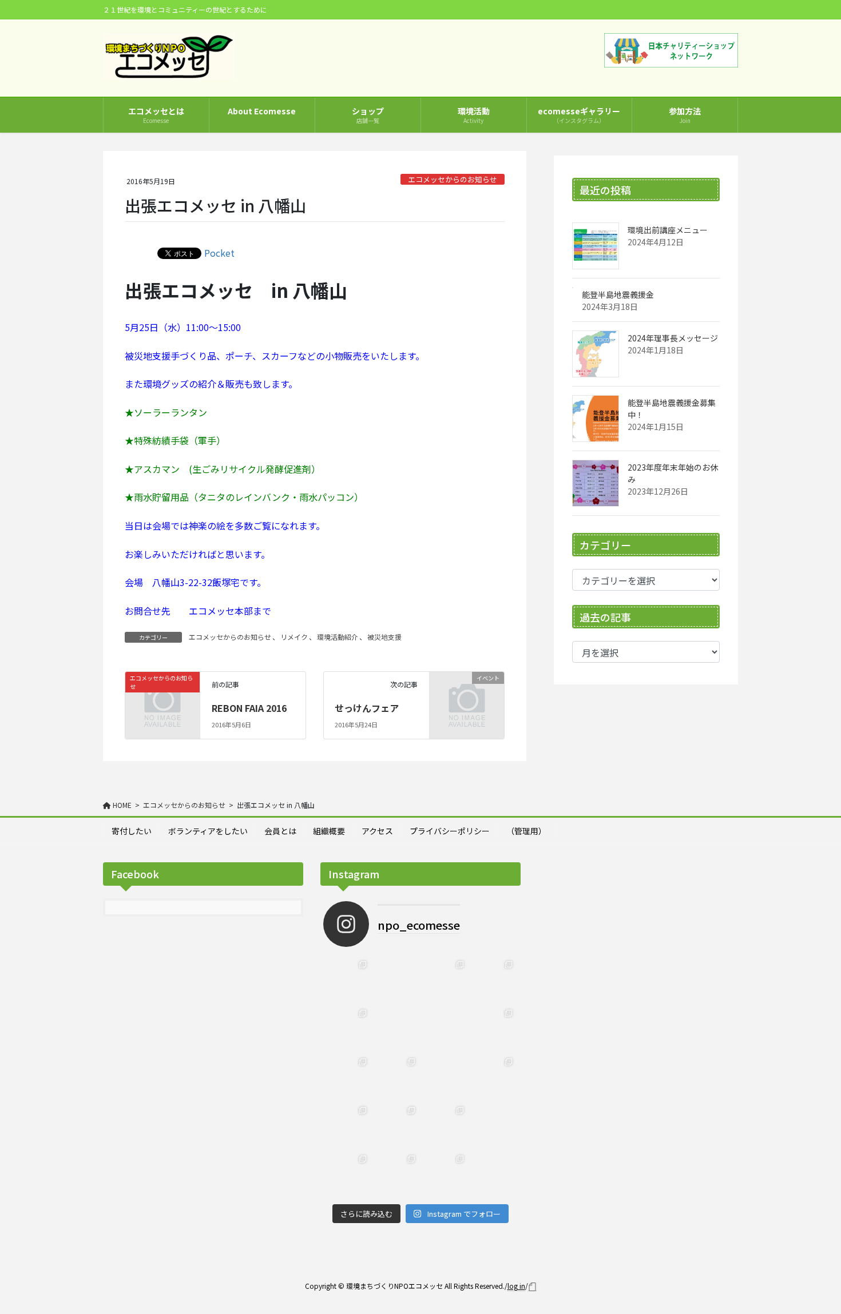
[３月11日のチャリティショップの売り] (444, 1028)
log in (516, 1286)
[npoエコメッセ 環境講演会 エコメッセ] (493, 1174)
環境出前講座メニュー (668, 230)
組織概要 (329, 831)
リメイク (294, 637)
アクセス (377, 831)
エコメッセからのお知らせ (452, 179)
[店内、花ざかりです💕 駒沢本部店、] (493, 979)
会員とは (280, 831)
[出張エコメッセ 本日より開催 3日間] (396, 1125)
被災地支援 (384, 637)
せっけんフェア (367, 708)
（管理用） (526, 831)
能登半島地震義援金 (618, 294)
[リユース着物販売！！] (493, 1125)
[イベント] (467, 693)
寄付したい (132, 831)
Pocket (219, 253)
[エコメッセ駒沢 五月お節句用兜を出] (347, 1028)
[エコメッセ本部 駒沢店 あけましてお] (493, 1077)
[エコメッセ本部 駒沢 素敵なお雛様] (396, 1077)
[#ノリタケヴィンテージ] (396, 1028)
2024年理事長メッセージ (673, 338)
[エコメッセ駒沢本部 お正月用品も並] (396, 1174)
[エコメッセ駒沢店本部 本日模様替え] (347, 979)
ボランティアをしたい (208, 831)
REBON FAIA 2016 (249, 708)
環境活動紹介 (337, 637)
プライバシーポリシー (450, 831)
